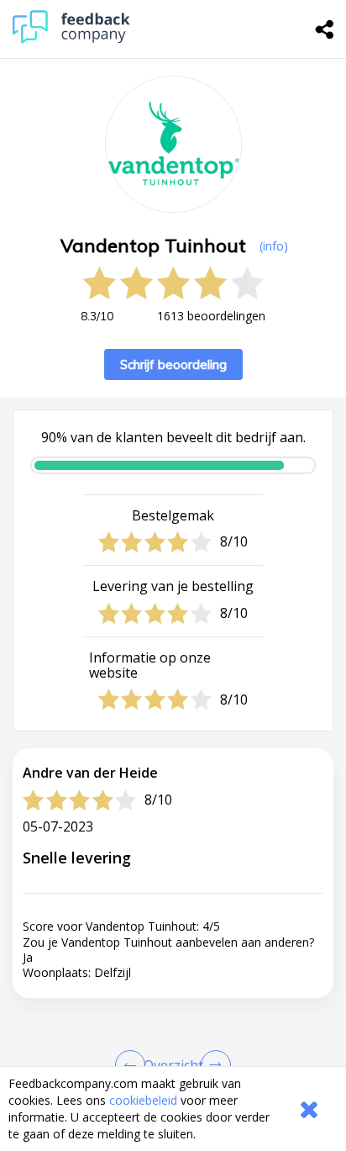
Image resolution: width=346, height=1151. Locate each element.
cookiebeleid (143, 1100)
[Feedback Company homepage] (71, 39)
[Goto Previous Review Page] (133, 1065)
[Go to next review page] (212, 1065)
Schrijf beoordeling (173, 364)
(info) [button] (274, 246)
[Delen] (325, 29)
